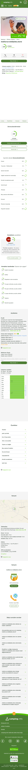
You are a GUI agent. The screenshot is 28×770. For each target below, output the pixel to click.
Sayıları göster (14, 605)
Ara (6, 5)
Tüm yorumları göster (13, 258)
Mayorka (8, 73)
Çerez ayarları (5, 766)
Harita (10, 5)
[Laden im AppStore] (14, 757)
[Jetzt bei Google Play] (14, 760)
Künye (16, 765)
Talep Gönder (13, 61)
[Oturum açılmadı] (25, 2)
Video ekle (13, 146)
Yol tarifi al (3, 553)
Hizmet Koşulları (14, 766)
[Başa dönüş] (14, 713)
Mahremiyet (21, 765)
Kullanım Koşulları (8, 765)
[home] (14, 718)
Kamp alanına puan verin (13, 143)
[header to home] (6, 2)
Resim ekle (13, 149)
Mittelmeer (14, 73)
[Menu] (2, 5)
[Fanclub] (16, 6)
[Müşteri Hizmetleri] (21, 2)
